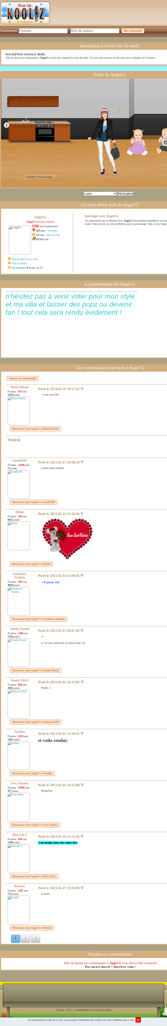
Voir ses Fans (53, 235)
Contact (60, 1009)
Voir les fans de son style (24, 259)
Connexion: (9, 31)
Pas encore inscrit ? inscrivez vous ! (110, 966)
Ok (138, 1019)
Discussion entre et (35, 428)
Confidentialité (81, 1009)
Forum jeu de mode (101, 1009)
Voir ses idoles (19, 263)
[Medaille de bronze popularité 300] (118, 111)
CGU (69, 1009)
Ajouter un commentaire (22, 378)
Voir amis (52, 230)
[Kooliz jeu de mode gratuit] (25, 25)
